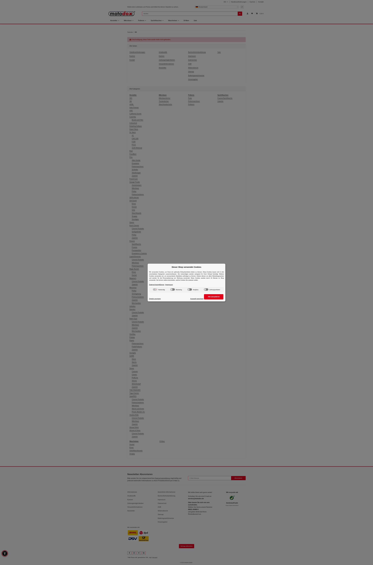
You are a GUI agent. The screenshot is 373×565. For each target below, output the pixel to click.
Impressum (169, 285)
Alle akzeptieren (214, 297)
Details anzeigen (155, 299)
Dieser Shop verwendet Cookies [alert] (186, 267)
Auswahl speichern (196, 299)
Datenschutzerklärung (156, 285)
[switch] (155, 289)
